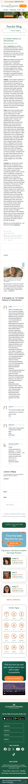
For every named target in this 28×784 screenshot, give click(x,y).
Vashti (14, 559)
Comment (6, 478)
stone (15, 236)
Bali (13, 573)
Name (5, 491)
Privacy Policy (6, 771)
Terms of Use (15, 771)
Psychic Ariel (7, 236)
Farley (14, 587)
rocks (12, 236)
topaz (15, 238)
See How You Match (14, 678)
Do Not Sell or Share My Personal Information (14, 773)
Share (9, 240)
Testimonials (13, 9)
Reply (10, 399)
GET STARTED (23, 5)
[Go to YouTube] (18, 749)
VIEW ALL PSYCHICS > (14, 600)
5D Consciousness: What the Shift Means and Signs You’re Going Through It (13, 280)
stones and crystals (8, 238)
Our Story (6, 9)
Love (23, 9)
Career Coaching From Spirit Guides (14, 514)
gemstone (14, 235)
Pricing (19, 9)
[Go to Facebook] (5, 749)
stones (19, 236)
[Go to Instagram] (9, 749)
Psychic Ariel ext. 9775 (11, 43)
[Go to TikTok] (14, 754)
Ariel (6, 255)
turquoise (19, 238)
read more (11, 291)
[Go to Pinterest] (22, 749)
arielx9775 (11, 406)
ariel (7, 235)
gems (9, 235)
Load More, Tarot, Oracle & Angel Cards (14, 525)
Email (5, 497)
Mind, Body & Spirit (9, 233)
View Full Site (13, 761)
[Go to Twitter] (13, 749)
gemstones (11, 46)
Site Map (22, 771)
